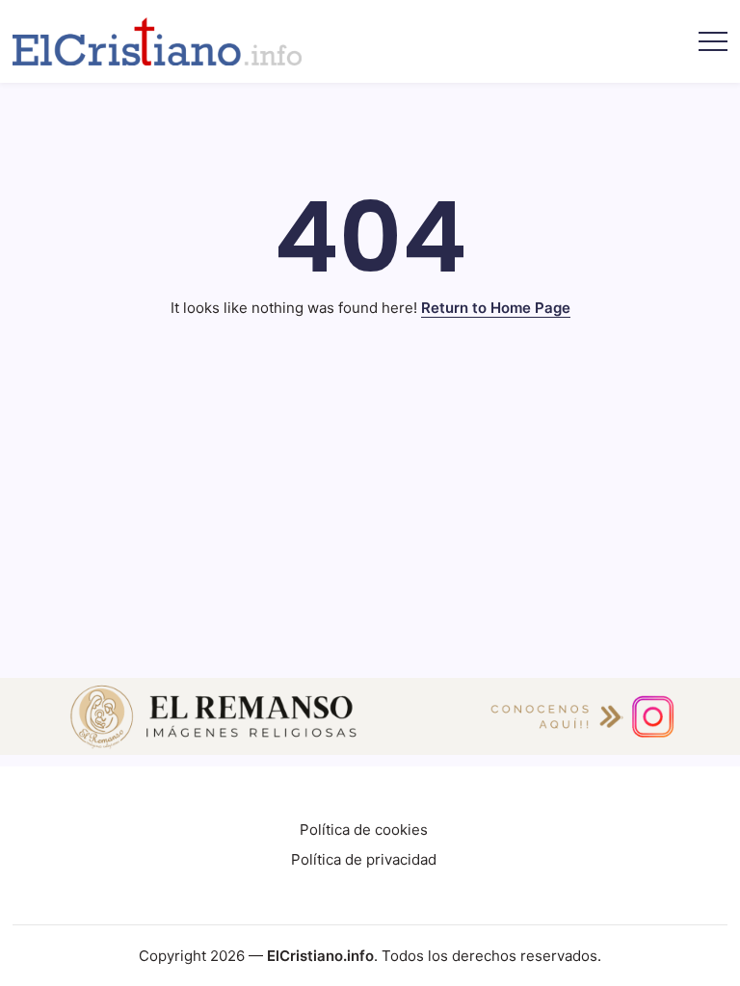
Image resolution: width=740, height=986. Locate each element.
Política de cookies (364, 829)
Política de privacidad (363, 859)
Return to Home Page (495, 307)
